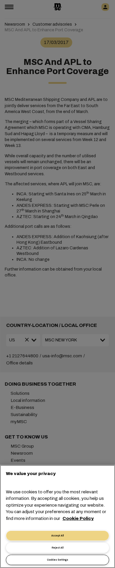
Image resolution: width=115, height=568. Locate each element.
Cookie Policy (78, 518)
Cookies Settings (57, 560)
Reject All (57, 547)
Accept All (57, 535)
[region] (57, 516)
